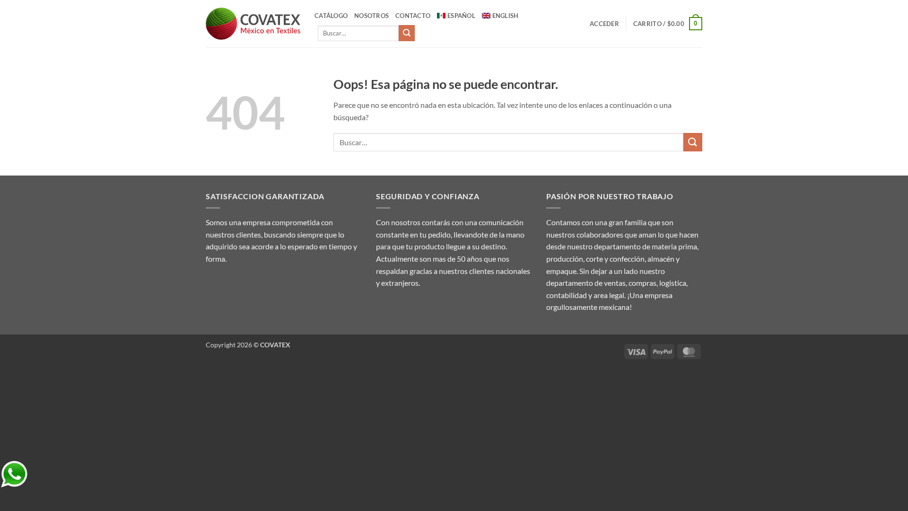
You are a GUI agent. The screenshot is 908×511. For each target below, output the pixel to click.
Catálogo (331, 15)
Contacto (412, 15)
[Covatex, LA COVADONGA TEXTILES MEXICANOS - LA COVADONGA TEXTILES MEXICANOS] (253, 24)
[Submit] (407, 33)
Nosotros (371, 15)
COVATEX (275, 345)
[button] (604, 23)
